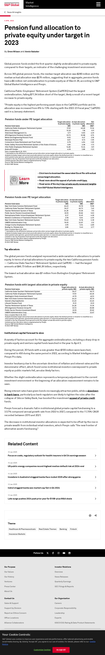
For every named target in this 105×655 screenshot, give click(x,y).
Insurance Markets (17, 534)
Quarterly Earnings (63, 581)
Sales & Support (11, 603)
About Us (8, 591)
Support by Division (12, 608)
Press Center (10, 586)
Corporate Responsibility (65, 608)
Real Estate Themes (47, 529)
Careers (58, 603)
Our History (9, 577)
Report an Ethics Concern (15, 613)
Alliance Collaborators (14, 623)
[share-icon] (95, 515)
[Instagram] (58, 553)
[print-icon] (90, 515)
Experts (58, 618)
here (85, 180)
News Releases (61, 577)
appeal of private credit (82, 398)
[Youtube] (64, 553)
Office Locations (11, 618)
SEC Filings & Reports (64, 586)
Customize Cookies (42, 650)
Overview (59, 572)
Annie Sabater (32, 51)
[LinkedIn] (69, 553)
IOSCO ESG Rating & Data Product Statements (75, 623)
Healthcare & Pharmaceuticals (22, 529)
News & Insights (14, 12)
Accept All (60, 650)
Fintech (73, 529)
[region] (52, 642)
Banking (63, 529)
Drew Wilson (14, 51)
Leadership (60, 613)
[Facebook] (53, 553)
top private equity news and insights (79, 184)
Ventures (8, 581)
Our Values (9, 572)
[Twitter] (47, 553)
